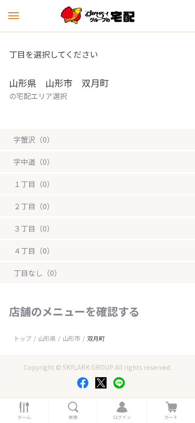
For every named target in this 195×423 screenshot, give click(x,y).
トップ (22, 338)
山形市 (71, 338)
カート (171, 417)
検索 (73, 417)
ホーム (24, 417)
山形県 (47, 338)
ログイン (122, 417)
